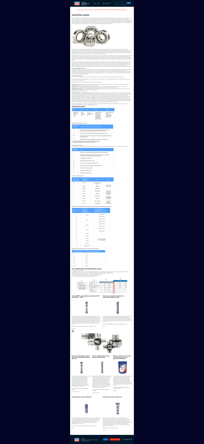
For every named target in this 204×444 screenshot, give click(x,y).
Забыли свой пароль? (123, 4)
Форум (106, 439)
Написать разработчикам (115, 439)
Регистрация (117, 4)
